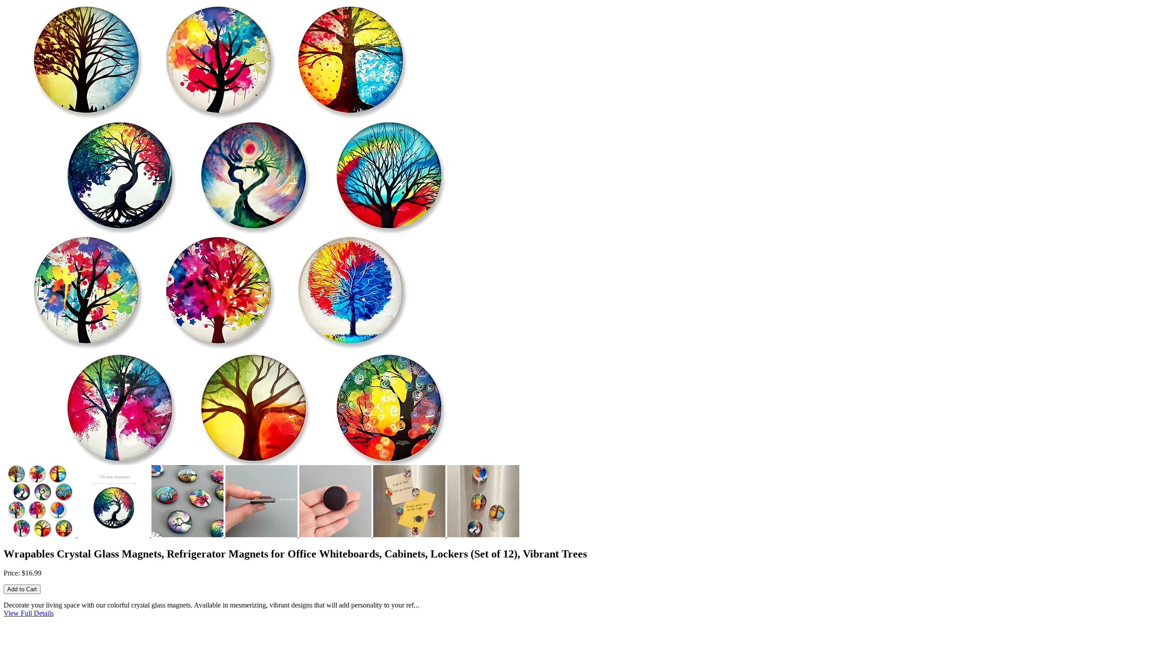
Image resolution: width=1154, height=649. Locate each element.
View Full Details (29, 613)
